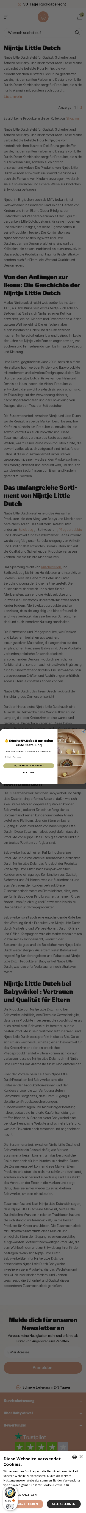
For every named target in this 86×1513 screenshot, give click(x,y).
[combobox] (74, 1457)
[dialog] (43, 1482)
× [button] (81, 1456)
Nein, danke (28, 772)
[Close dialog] (83, 731)
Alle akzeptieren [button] (24, 1504)
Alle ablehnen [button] (63, 1504)
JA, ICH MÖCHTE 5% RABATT (29, 765)
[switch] (10, 1506)
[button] (43, 1495)
